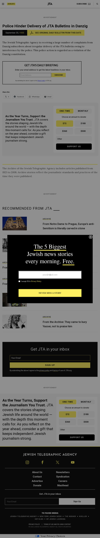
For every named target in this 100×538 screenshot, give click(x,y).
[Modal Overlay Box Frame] (50, 269)
